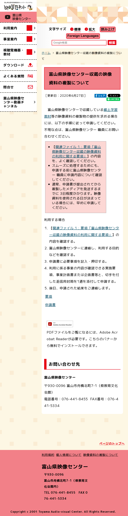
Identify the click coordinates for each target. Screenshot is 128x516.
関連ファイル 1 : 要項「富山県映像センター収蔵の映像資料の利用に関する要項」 (76, 151)
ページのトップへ (112, 443)
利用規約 (48, 454)
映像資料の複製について (100, 454)
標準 (77, 29)
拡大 (92, 29)
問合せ (8, 87)
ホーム (46, 53)
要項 (48, 296)
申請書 (50, 304)
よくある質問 (13, 76)
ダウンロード (13, 65)
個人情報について (69, 454)
